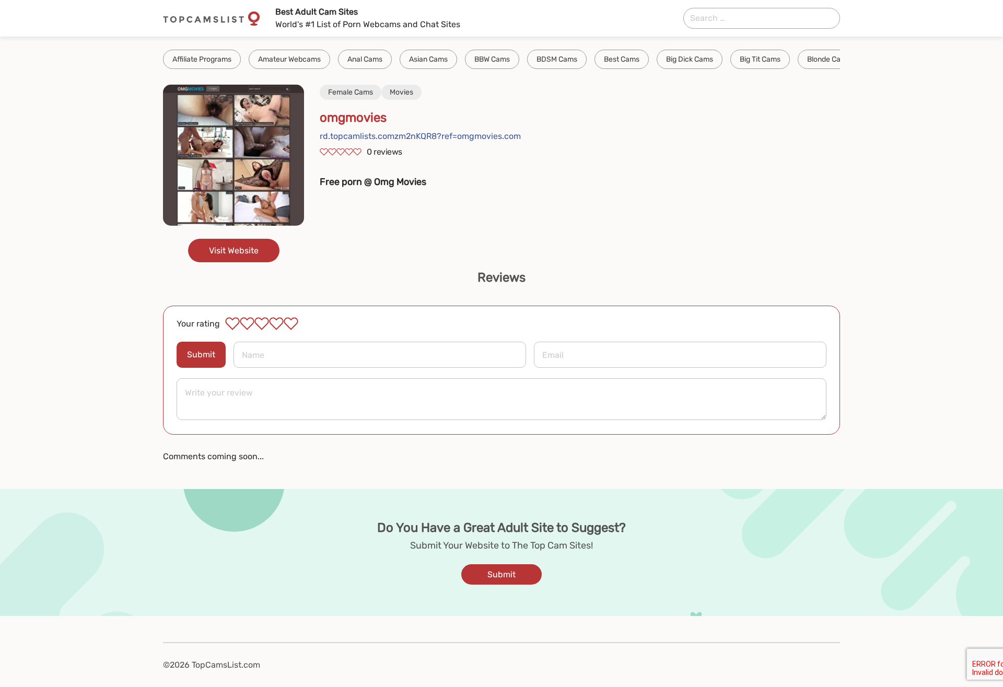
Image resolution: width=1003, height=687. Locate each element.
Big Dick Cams (689, 59)
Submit (201, 354)
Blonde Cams (828, 59)
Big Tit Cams (760, 59)
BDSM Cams (557, 59)
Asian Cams (428, 59)
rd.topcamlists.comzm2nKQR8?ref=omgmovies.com (420, 136)
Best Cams (621, 59)
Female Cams (350, 92)
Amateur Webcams (289, 59)
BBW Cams (492, 59)
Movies (401, 92)
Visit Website (234, 250)
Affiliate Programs (201, 59)
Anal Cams (364, 59)
